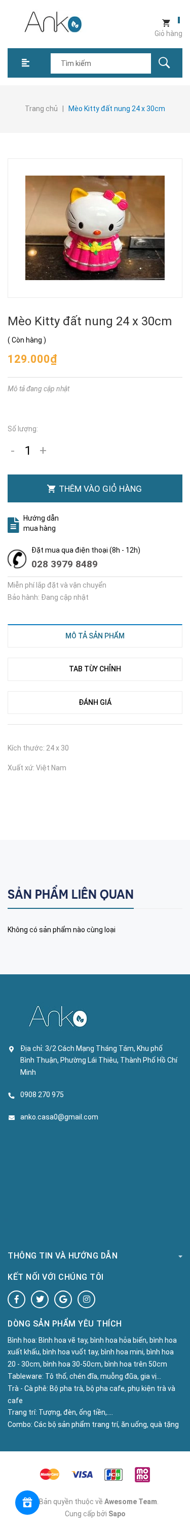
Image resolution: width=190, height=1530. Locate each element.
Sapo (117, 1514)
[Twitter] (40, 1299)
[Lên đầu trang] (177, 1506)
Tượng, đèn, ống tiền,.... (76, 1412)
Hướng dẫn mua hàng (41, 523)
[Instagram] (86, 1299)
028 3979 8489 (64, 564)
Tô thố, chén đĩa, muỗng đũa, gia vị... (103, 1376)
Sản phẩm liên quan (71, 894)
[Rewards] (27, 1502)
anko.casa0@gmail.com (59, 1117)
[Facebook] (16, 1299)
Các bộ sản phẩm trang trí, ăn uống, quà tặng (106, 1424)
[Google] (63, 1299)
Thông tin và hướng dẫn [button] (63, 1256)
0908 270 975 (42, 1095)
